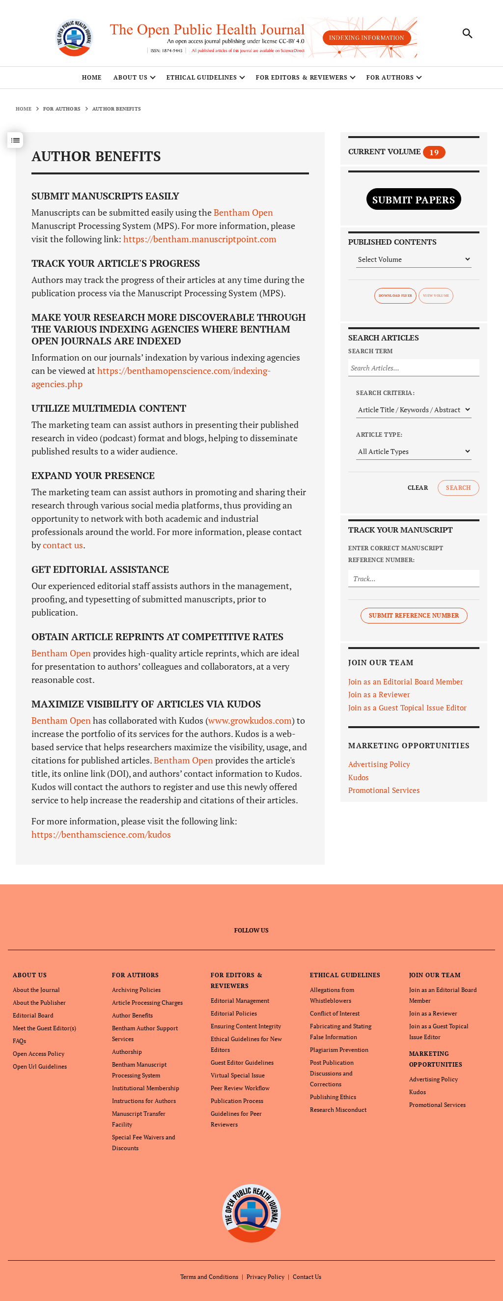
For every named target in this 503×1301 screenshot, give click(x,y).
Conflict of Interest (335, 1013)
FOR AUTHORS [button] (390, 77)
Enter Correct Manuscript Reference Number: (396, 554)
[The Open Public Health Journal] (251, 1212)
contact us (63, 545)
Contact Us (307, 1276)
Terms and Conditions (209, 1276)
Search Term (370, 351)
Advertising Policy (379, 764)
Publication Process (237, 1100)
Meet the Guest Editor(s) (44, 1028)
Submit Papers (413, 199)
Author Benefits (132, 1015)
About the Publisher (39, 1002)
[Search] (467, 33)
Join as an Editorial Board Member (405, 681)
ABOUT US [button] (130, 77)
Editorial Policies (234, 1013)
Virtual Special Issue (238, 1075)
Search (458, 487)
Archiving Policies (136, 989)
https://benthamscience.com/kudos (101, 834)
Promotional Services (384, 790)
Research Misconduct (338, 1109)
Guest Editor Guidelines (242, 1062)
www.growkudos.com (250, 720)
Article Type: (379, 434)
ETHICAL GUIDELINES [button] (202, 77)
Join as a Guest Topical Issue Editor (407, 707)
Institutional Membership (145, 1088)
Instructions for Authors (144, 1100)
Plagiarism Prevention (339, 1049)
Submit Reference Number (414, 615)
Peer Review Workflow (240, 1088)
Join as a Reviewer (379, 694)
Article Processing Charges (147, 1002)
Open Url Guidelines (40, 1066)
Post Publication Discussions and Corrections (332, 1073)
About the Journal (36, 989)
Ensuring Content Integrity (246, 1026)
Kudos (358, 777)
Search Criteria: (385, 392)
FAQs (19, 1041)
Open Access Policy (38, 1053)
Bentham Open (243, 212)
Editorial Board (33, 1015)
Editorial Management (240, 1000)
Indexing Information (367, 37)
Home (92, 77)
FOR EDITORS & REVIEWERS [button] (302, 77)
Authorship (127, 1051)
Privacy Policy (265, 1276)
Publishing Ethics (333, 1097)
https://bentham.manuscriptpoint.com (199, 239)
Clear (418, 487)
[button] (15, 140)
